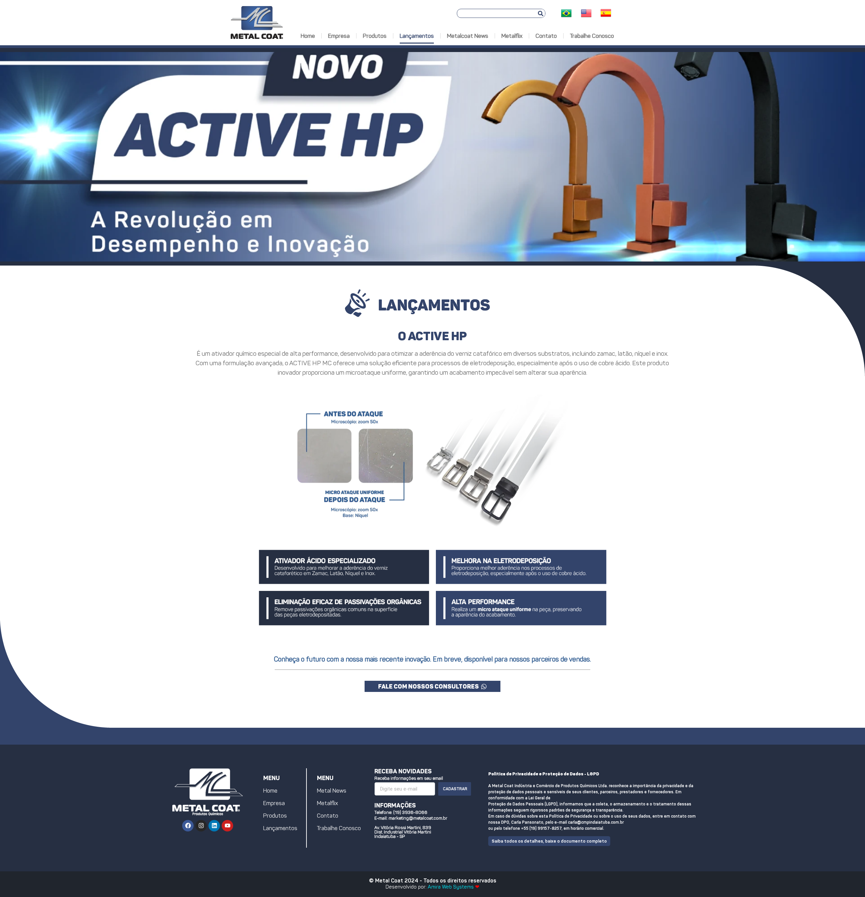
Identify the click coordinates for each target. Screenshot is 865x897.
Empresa (339, 35)
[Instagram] (201, 825)
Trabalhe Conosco (592, 35)
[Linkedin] (214, 825)
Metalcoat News (467, 35)
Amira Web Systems (451, 887)
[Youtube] (227, 825)
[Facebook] (188, 825)
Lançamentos (417, 35)
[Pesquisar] (540, 13)
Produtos (375, 35)
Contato (546, 35)
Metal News (331, 790)
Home (308, 35)
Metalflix (511, 35)
